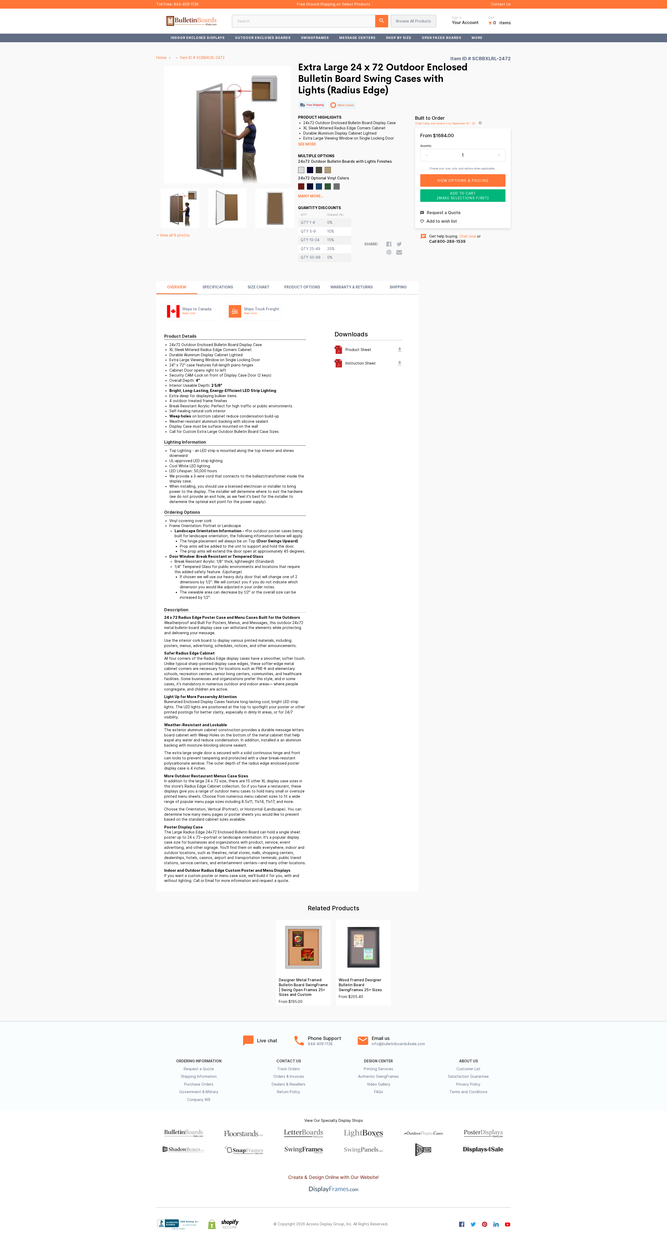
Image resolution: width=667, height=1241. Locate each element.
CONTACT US (288, 1061)
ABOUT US (468, 1061)
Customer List (468, 1069)
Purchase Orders (198, 1084)
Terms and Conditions (468, 1092)
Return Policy (288, 1092)
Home (161, 58)
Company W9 (198, 1100)
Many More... (311, 196)
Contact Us (501, 4)
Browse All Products (413, 21)
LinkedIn (496, 1224)
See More (307, 144)
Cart (491, 17)
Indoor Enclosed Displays (198, 38)
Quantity (425, 145)
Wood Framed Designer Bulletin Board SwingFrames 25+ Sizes (360, 985)
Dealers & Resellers (288, 1084)
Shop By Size (398, 38)
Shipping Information (199, 1076)
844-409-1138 (186, 4)
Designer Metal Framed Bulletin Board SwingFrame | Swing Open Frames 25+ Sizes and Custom (303, 987)
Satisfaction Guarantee (468, 1076)
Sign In (457, 17)
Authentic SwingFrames (378, 1076)
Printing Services (378, 1069)
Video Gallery (378, 1084)
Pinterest (484, 1224)
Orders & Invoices (288, 1076)
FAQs (378, 1092)
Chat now (467, 236)
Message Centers (357, 38)
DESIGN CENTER (378, 1061)
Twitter (473, 1224)
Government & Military (198, 1092)
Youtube (507, 1224)
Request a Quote (199, 1069)
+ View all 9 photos (173, 235)
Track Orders (288, 1069)
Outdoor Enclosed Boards (263, 38)
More (477, 38)
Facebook (462, 1224)
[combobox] (310, 21)
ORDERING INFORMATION (198, 1061)
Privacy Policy (468, 1084)
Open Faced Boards (441, 38)
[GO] (381, 21)
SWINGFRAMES (315, 38)
